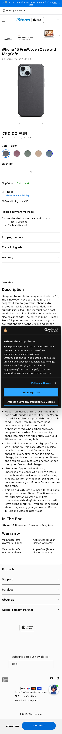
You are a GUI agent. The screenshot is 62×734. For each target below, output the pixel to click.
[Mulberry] (16, 153)
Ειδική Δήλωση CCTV (28, 700)
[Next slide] (59, 34)
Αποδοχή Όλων (31, 392)
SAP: (21, 59)
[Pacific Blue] (49, 153)
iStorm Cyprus (35, 714)
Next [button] (59, 3)
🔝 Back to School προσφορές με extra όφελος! (31, 3)
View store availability (17, 195)
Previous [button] (3, 3)
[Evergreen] (27, 153)
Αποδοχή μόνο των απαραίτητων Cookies (31, 401)
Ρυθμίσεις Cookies (41, 382)
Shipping (18, 138)
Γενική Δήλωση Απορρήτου (31, 692)
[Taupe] (38, 153)
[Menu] (4, 20)
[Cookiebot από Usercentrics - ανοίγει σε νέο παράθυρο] (44, 330)
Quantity (7, 163)
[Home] (23, 19)
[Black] (6, 153)
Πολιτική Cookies (25, 696)
